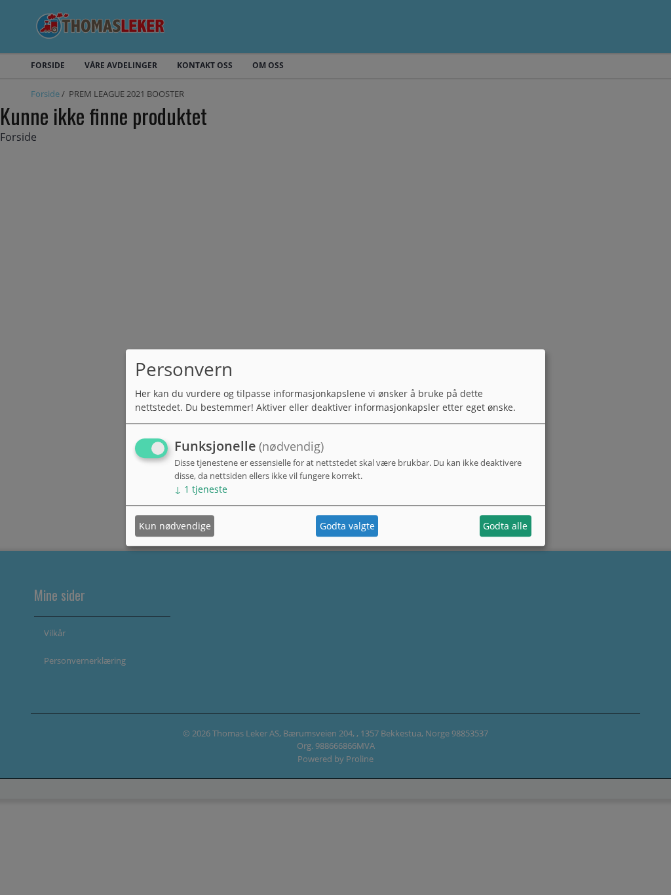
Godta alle (505, 526)
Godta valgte (347, 526)
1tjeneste (200, 490)
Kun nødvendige (175, 526)
